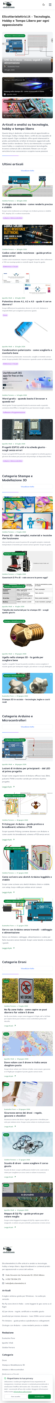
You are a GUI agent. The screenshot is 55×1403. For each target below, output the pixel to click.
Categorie (7, 1354)
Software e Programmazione (14, 412)
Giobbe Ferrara (8, 201)
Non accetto (15, 1396)
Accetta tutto (39, 1396)
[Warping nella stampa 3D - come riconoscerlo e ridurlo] (27, 87)
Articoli (6, 1290)
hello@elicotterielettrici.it (16, 1283)
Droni (5, 315)
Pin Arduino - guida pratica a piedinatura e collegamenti (25, 1321)
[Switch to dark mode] (43, 4)
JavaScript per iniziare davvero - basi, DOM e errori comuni (26, 1316)
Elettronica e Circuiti (10, 267)
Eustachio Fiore (8, 696)
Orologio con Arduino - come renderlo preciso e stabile (25, 1325)
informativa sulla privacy (22, 1392)
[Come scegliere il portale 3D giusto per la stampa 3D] (27, 108)
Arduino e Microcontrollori (14, 36)
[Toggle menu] (50, 4)
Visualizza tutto (27, 170)
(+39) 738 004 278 (13, 1279)
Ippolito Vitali (7, 298)
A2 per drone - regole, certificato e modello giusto (23, 1311)
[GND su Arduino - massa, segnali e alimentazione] (27, 52)
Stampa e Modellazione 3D (14, 80)
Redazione (8, 1332)
